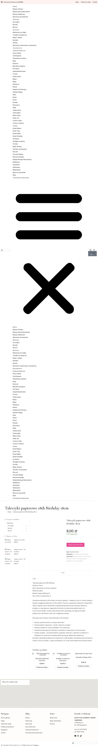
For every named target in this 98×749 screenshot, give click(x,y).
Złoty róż (16, 118)
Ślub (14, 175)
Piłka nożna (17, 115)
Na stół (15, 24)
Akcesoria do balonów (20, 17)
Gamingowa (17, 56)
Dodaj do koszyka (75, 544)
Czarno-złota (17, 120)
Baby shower (17, 146)
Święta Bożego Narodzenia (22, 159)
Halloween (16, 167)
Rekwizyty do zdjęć (19, 32)
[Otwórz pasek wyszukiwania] (90, 250)
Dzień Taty (16, 131)
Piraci (15, 100)
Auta (14, 95)
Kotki (14, 107)
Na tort (15, 27)
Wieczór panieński (19, 172)
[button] (49, 252)
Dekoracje (16, 19)
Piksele (15, 102)
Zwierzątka (16, 113)
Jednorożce (17, 110)
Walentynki (16, 170)
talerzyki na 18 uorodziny (73, 558)
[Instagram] (78, 736)
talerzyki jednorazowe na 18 (81, 556)
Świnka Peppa (17, 92)
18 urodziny (69, 638)
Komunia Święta (18, 157)
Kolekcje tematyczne (19, 50)
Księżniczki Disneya (19, 89)
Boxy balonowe (17, 48)
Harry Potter (17, 53)
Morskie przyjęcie (19, 66)
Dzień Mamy (17, 128)
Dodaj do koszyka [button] (41, 667)
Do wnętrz (16, 22)
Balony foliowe (18, 9)
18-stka (15, 144)
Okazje (15, 126)
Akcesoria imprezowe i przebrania (24, 45)
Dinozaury (16, 105)
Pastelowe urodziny (19, 58)
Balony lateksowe (19, 14)
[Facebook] (75, 736)
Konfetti (15, 40)
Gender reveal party (20, 149)
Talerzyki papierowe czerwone (42, 659)
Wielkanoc (16, 162)
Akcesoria (16, 30)
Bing (14, 61)
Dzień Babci (17, 133)
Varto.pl (36, 745)
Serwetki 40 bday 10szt (83, 657)
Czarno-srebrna (18, 123)
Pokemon (16, 84)
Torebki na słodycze (20, 35)
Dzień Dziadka (17, 136)
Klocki (15, 87)
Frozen (15, 74)
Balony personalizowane (21, 11)
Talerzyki (85, 554)
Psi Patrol (16, 69)
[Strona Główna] (5, 512)
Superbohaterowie (19, 71)
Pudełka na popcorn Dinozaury (63, 659)
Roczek (15, 152)
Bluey (15, 79)
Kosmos (15, 63)
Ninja (14, 82)
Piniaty (15, 43)
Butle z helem (17, 37)
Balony (15, 6)
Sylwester (16, 165)
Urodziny (16, 139)
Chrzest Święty (18, 154)
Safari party (17, 76)
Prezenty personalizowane (21, 177)
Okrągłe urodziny (19, 141)
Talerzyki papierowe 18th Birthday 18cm (25, 512)
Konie (15, 97)
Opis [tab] (62, 573)
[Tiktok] (81, 736)
